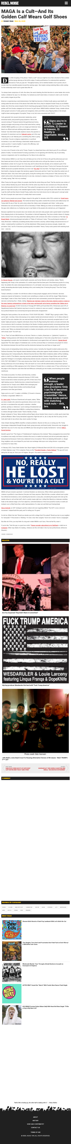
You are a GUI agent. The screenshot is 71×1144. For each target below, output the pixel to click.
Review (4, 907)
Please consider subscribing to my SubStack (44, 525)
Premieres (28, 910)
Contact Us (35, 1127)
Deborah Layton (26, 134)
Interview (50, 907)
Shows (43, 907)
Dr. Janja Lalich (5, 399)
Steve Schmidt (5, 508)
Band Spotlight (19, 907)
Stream (16, 910)
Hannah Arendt (62, 340)
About (35, 1117)
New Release (63, 907)
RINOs (4, 338)
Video (21, 910)
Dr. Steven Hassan (6, 280)
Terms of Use (35, 1132)
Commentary (29, 907)
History (35, 1120)
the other (36, 169)
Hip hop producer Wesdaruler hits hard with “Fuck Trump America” (26, 685)
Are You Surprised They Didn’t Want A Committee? (20, 613)
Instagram (4, 528)
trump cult (9, 534)
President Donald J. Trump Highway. (45, 450)
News (3, 910)
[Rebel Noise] (10, 4)
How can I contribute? (35, 1124)
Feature (37, 907)
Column (10, 907)
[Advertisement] (35, 887)
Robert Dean (8, 21)
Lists (56, 907)
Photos (9, 910)
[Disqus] (35, 805)
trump (3, 534)
